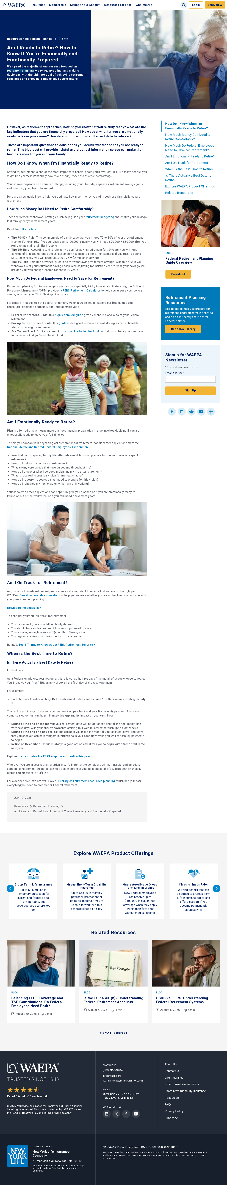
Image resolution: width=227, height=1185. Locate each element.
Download (178, 274)
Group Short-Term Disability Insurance (87, 886)
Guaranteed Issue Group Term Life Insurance (140, 886)
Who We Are (144, 5)
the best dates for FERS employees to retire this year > (55, 756)
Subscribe (171, 1118)
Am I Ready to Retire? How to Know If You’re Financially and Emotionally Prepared (67, 811)
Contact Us (172, 1071)
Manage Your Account (85, 5)
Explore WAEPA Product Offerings (190, 186)
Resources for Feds (118, 5)
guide (62, 323)
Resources (14, 38)
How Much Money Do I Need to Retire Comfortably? (188, 137)
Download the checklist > (24, 607)
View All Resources (113, 1032)
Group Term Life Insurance (33, 884)
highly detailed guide (69, 315)
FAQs (168, 1104)
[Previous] (10, 888)
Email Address (174, 373)
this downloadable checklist (80, 331)
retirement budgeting (99, 217)
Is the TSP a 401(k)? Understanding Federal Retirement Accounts (113, 1000)
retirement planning (20, 70)
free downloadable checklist (39, 595)
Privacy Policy (29, 1113)
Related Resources (179, 193)
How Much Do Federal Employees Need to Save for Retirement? (190, 148)
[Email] (201, 412)
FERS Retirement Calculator (81, 290)
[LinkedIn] (182, 412)
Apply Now (214, 5)
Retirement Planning (39, 38)
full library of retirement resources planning (85, 781)
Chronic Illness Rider (193, 884)
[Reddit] (191, 412)
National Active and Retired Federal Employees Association (47, 447)
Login (196, 5)
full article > (28, 229)
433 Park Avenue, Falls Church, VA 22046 (123, 1081)
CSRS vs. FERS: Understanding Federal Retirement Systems (182, 1000)
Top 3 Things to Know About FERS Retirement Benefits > (57, 644)
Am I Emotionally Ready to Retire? (190, 156)
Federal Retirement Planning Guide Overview (189, 260)
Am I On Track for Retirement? (188, 163)
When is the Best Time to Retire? (189, 169)
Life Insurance (174, 1077)
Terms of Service (54, 1113)
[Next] (216, 888)
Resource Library (183, 329)
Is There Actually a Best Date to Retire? (188, 178)
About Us (171, 1064)
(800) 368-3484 (113, 1070)
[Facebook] (172, 412)
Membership (57, 5)
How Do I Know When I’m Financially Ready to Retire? (186, 126)
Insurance (38, 5)
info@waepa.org (112, 1075)
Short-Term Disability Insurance (185, 1091)
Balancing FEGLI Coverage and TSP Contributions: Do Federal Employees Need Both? (37, 1002)
